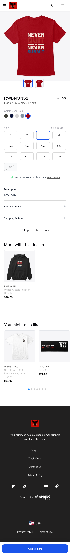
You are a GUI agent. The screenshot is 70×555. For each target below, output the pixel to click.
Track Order (35, 458)
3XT (59, 156)
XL (59, 135)
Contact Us (35, 466)
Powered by (26, 497)
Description (10, 189)
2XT (43, 156)
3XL (27, 145)
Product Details (12, 206)
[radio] (11, 135)
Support (35, 450)
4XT (11, 167)
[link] (19, 266)
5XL (59, 145)
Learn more (53, 177)
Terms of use (45, 531)
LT (11, 156)
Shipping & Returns (15, 218)
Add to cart (35, 549)
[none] (55, 128)
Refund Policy (35, 475)
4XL (43, 145)
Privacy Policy (25, 531)
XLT (27, 156)
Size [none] (6, 128)
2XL (11, 145)
